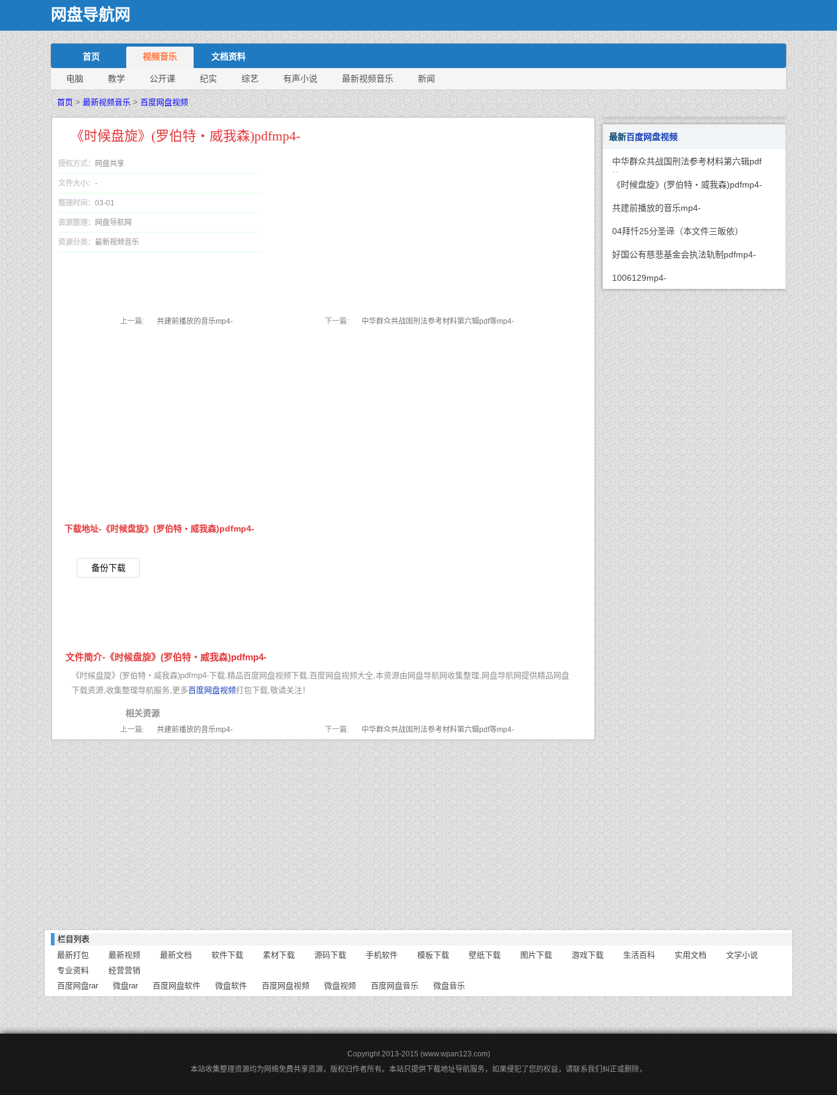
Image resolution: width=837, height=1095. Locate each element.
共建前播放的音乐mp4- (195, 321)
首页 (91, 56)
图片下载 (536, 955)
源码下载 (330, 955)
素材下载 (279, 955)
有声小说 (300, 78)
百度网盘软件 (176, 985)
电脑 (74, 78)
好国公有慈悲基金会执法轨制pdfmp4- (684, 254)
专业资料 (73, 970)
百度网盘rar (77, 985)
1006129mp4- (639, 278)
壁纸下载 (485, 955)
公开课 (162, 78)
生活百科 (639, 955)
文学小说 (742, 955)
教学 (116, 78)
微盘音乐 (449, 985)
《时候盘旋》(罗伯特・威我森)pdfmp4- (687, 184)
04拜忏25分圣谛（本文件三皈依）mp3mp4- (677, 234)
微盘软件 (231, 985)
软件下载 (227, 955)
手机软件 (382, 955)
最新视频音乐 (367, 78)
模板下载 (433, 955)
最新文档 (176, 955)
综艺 (250, 78)
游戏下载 (588, 955)
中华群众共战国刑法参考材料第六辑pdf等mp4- (438, 321)
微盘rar (125, 985)
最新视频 (124, 955)
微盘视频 (340, 985)
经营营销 (124, 970)
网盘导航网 (91, 15)
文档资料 (228, 56)
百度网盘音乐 (394, 985)
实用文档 (690, 955)
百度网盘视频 (164, 102)
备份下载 (108, 568)
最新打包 (73, 955)
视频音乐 (160, 56)
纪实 (208, 78)
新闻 (426, 78)
